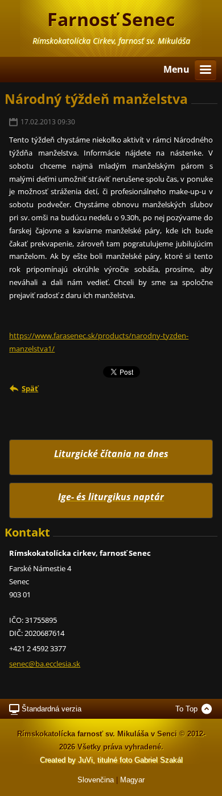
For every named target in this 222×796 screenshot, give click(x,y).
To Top (186, 709)
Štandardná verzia (51, 709)
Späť (30, 388)
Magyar (132, 780)
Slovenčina (95, 780)
